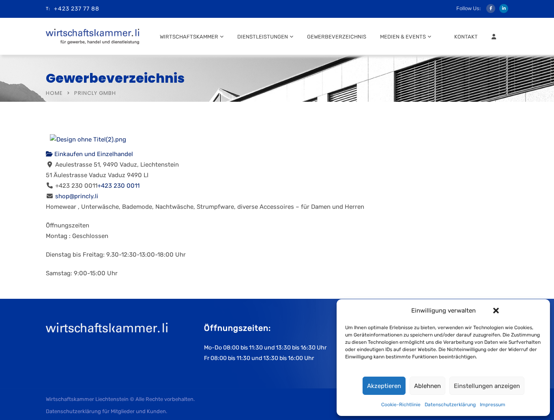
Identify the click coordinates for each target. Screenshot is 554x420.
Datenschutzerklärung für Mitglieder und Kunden (106, 411)
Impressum (492, 404)
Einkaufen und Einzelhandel (93, 154)
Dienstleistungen (262, 37)
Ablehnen (427, 386)
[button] (496, 310)
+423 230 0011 (118, 185)
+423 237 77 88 (76, 8)
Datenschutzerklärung (450, 404)
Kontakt (466, 37)
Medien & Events (403, 37)
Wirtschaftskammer (189, 37)
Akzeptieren (384, 386)
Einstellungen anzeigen (487, 386)
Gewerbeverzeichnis (336, 37)
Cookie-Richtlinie (401, 404)
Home (54, 93)
